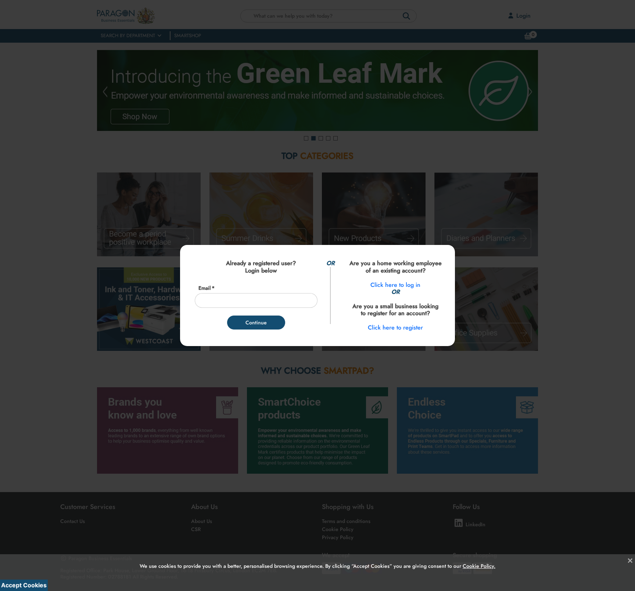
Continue (256, 322)
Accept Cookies (24, 585)
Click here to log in (395, 285)
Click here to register (395, 327)
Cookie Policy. (479, 560)
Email (204, 288)
